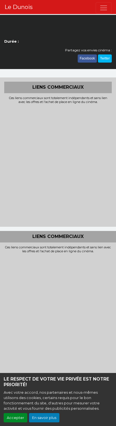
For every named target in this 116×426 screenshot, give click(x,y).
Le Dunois (19, 7)
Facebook (87, 58)
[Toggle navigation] (103, 7)
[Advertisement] (58, 165)
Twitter (105, 58)
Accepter (15, 418)
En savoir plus (44, 418)
